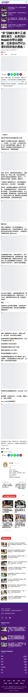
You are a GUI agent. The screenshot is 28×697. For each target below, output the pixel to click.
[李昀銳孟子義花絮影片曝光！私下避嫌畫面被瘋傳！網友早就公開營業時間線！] (4, 637)
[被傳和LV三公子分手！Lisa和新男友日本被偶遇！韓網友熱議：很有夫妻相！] (4, 563)
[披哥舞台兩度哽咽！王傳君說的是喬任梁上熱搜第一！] (4, 14)
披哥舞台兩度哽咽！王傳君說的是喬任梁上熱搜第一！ (17, 13)
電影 (2, 669)
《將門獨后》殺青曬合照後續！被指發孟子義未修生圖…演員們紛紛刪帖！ (17, 568)
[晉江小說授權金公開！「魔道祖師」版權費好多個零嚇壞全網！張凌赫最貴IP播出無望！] (4, 19)
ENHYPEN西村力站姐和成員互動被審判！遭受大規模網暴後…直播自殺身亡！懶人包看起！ (17, 544)
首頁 (4, 680)
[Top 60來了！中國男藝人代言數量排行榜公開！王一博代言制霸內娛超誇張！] (4, 644)
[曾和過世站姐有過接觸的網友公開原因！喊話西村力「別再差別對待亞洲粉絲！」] (4, 551)
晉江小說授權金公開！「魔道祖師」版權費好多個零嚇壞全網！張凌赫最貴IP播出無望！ (17, 19)
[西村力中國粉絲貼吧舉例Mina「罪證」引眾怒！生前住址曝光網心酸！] (4, 592)
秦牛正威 (5, 451)
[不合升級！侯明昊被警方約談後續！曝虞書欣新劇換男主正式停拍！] (4, 581)
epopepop (16, 690)
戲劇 (3, 514)
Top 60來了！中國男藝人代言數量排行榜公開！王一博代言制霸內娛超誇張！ (17, 644)
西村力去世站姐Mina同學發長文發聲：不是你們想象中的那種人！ (17, 556)
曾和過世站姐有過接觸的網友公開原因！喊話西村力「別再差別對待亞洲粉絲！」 (17, 550)
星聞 (2, 52)
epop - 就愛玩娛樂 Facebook (8, 613)
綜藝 (4, 52)
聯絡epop (22, 683)
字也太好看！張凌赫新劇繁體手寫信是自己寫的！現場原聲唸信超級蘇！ (17, 597)
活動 (11, 683)
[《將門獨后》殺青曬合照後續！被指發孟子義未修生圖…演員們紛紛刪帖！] (4, 569)
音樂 (2, 664)
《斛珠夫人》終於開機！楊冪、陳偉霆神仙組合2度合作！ (7, 485)
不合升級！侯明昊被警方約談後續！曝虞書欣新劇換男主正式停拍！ (17, 579)
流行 (2, 672)
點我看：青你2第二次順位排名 (12, 81)
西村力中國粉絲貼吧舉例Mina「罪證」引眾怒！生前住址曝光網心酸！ (17, 591)
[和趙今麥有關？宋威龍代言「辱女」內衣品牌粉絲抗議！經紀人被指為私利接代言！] (4, 629)
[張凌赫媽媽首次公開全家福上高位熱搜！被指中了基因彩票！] (4, 575)
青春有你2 (10, 451)
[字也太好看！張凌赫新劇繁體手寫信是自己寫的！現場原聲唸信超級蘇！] (4, 598)
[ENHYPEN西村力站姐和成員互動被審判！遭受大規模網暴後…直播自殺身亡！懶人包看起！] (4, 544)
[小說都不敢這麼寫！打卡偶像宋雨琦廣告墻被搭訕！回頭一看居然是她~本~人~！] (4, 26)
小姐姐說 (3, 667)
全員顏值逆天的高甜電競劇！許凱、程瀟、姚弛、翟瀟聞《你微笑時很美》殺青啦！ (20, 486)
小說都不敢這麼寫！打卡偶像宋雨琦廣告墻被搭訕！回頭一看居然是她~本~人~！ (17, 25)
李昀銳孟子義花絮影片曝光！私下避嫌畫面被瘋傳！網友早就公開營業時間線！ (17, 637)
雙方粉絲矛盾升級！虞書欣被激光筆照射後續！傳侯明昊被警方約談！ (17, 585)
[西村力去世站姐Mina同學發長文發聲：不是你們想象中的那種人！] (4, 557)
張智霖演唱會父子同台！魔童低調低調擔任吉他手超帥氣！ (17, 8)
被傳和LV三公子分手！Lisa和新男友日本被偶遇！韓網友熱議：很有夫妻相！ (17, 562)
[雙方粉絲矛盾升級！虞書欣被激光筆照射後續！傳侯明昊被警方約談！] (4, 586)
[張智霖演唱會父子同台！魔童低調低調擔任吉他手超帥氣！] (4, 9)
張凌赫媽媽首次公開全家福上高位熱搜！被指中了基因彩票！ (17, 574)
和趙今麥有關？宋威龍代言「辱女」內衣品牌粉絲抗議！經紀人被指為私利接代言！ (17, 630)
